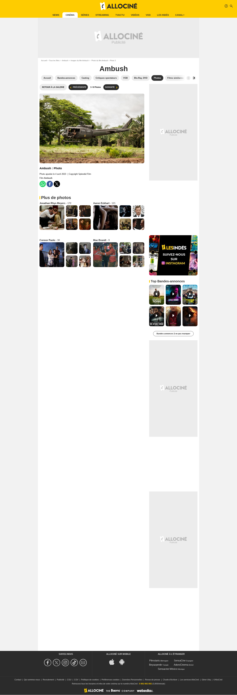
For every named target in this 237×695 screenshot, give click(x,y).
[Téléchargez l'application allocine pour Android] (123, 661)
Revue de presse (152, 680)
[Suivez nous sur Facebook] (48, 662)
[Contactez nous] (83, 662)
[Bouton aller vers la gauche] (188, 78)
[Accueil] (118, 6)
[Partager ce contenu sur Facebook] (50, 184)
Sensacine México (167, 668)
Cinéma (70, 15)
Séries (85, 15)
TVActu (119, 15)
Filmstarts (154, 660)
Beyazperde (155, 664)
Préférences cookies (110, 680)
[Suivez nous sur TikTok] (75, 662)
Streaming (102, 15)
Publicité (60, 680)
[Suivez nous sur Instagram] (66, 662)
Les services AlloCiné (189, 680)
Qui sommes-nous (32, 680)
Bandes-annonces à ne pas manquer (173, 334)
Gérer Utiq (206, 680)
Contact (18, 680)
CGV (76, 680)
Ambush (65, 60)
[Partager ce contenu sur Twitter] (57, 184)
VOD (148, 15)
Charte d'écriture (170, 680)
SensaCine (180, 660)
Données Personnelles (132, 680)
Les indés (163, 15)
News (56, 15)
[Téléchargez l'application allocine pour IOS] (113, 661)
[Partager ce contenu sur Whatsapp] (43, 184)
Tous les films (54, 60)
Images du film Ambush (80, 60)
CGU (69, 680)
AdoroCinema (181, 664)
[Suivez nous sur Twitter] (57, 662)
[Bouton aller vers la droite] (194, 78)
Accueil (44, 60)
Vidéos (135, 15)
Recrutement (48, 680)
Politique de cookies (90, 680)
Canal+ (179, 15)
